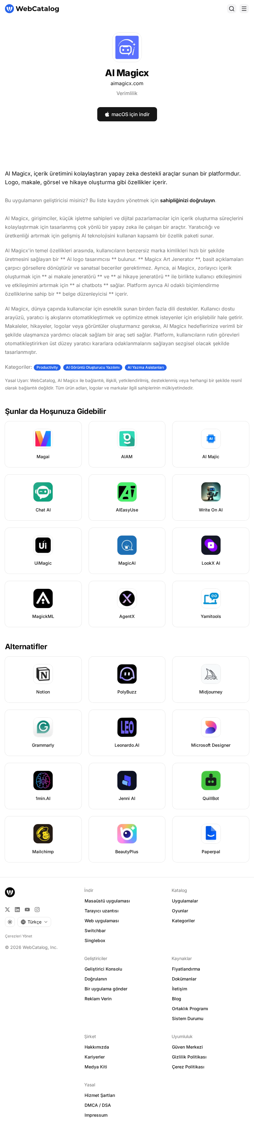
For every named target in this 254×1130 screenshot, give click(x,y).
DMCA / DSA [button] (98, 1105)
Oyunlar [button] (180, 910)
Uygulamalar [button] (185, 900)
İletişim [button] (179, 988)
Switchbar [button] (95, 930)
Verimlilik (127, 93)
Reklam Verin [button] (98, 998)
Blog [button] (176, 998)
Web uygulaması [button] (102, 920)
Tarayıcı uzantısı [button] (102, 910)
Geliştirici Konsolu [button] (103, 968)
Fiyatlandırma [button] (186, 968)
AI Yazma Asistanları (146, 367)
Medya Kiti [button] (96, 1066)
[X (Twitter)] (7, 909)
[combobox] (34, 922)
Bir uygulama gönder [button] (106, 988)
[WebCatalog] (10, 892)
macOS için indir (131, 114)
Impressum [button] (96, 1115)
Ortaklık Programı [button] (190, 1008)
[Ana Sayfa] (32, 9)
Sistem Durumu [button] (187, 1018)
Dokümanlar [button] (184, 978)
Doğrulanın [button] (96, 978)
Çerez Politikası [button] (188, 1066)
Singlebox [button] (95, 940)
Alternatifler (26, 646)
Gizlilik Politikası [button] (189, 1056)
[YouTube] (27, 909)
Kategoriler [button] (183, 920)
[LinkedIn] (17, 909)
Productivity (47, 367)
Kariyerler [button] (95, 1056)
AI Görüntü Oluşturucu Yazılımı (93, 367)
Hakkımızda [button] (97, 1047)
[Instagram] (37, 909)
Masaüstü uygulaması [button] (107, 900)
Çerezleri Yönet (18, 936)
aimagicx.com (127, 83)
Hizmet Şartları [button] (100, 1095)
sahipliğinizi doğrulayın (187, 200)
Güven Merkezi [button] (187, 1047)
